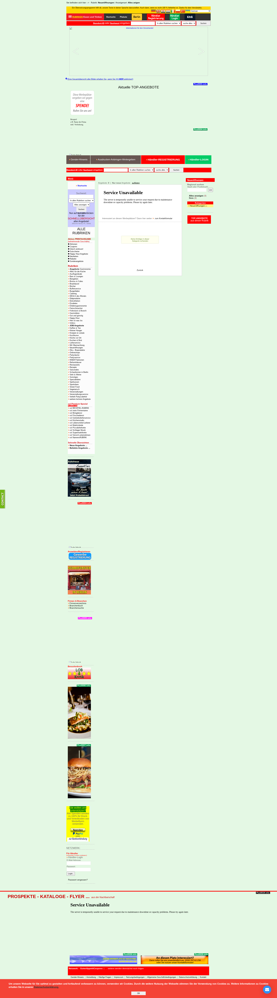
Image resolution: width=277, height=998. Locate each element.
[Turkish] (182, 11)
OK (138, 993)
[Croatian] (163, 11)
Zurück (140, 270)
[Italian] (173, 11)
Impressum (118, 977)
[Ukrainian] (187, 11)
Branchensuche (77, 608)
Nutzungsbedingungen (135, 977)
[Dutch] (168, 11)
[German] (153, 11)
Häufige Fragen (105, 977)
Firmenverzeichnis (78, 603)
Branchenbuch (76, 605)
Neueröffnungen (197, 206)
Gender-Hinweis (77, 977)
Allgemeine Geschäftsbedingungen (161, 977)
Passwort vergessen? (78, 880)
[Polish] (178, 11)
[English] (158, 11)
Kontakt (203, 977)
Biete (191, 198)
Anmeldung (91, 977)
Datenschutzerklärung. (46, 987)
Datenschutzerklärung (188, 977)
